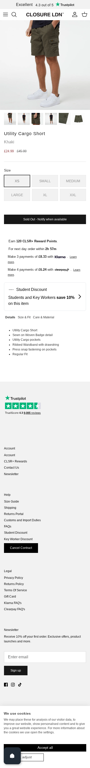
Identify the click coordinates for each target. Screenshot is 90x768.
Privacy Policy (13, 578)
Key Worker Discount (18, 539)
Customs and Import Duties (22, 520)
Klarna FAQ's (13, 603)
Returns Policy (14, 584)
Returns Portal (14, 514)
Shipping (10, 508)
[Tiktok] (20, 684)
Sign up (15, 670)
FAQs (7, 526)
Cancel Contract (21, 548)
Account (9, 455)
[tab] (10, 317)
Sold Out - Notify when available (45, 219)
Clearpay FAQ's (14, 609)
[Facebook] (6, 684)
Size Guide (11, 501)
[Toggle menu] (5, 14)
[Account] (73, 14)
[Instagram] (13, 684)
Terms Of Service (15, 590)
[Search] (16, 14)
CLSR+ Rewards (15, 461)
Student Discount (15, 532)
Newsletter (11, 474)
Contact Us (11, 467)
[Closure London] (45, 14)
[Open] (12, 755)
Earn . (33, 241)
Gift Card (10, 596)
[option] (45, 65)
